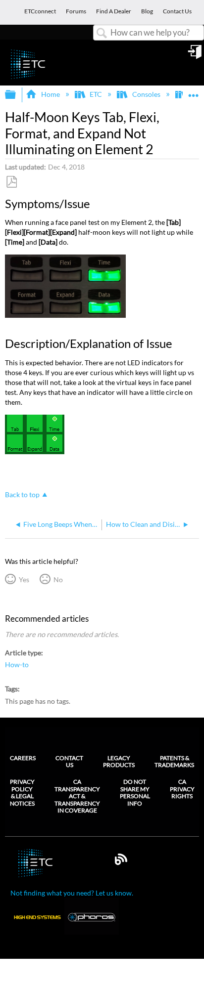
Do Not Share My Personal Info (135, 792)
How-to (17, 664)
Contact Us (69, 761)
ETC (95, 94)
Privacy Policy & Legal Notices (22, 792)
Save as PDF (11, 182)
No (57, 579)
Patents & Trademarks (174, 761)
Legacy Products (119, 761)
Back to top (22, 495)
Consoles (146, 94)
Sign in (195, 55)
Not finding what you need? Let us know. (71, 893)
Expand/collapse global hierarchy (17, 94)
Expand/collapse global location (193, 91)
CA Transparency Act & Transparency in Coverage (77, 796)
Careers (23, 758)
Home (50, 94)
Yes (24, 579)
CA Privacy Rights (182, 789)
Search (102, 33)
